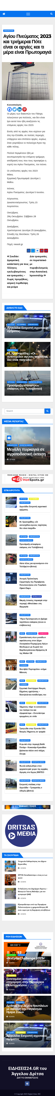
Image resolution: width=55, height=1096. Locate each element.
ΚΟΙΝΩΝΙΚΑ (24, 665)
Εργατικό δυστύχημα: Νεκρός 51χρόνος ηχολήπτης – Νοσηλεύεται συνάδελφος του (32, 691)
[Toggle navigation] (28, 14)
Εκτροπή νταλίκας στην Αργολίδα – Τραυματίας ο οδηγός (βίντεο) (30, 787)
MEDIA (22, 633)
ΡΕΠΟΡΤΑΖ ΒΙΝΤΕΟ (35, 382)
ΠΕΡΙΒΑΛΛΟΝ (36, 596)
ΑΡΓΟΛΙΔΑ (11, 324)
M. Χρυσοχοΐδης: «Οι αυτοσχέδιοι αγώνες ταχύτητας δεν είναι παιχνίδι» (27, 357)
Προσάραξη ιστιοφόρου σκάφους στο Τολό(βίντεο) (24, 387)
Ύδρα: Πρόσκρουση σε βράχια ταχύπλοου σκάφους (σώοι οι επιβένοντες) (33, 622)
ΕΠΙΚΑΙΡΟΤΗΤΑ (8, 30)
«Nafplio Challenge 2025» (25, 958)
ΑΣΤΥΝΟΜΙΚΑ (21, 324)
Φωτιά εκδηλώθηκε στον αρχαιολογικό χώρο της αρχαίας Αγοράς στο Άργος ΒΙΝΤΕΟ (33, 769)
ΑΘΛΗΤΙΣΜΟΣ (11, 955)
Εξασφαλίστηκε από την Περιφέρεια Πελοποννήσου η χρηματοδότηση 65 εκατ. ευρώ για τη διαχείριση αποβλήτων (34, 907)
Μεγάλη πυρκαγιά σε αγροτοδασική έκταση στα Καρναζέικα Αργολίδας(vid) (26, 456)
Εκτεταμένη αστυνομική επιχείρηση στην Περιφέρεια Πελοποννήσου (25, 982)
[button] (51, 14)
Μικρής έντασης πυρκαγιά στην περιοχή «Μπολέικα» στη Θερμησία (33, 603)
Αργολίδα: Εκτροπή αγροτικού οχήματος (27, 329)
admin (12, 459)
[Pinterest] (24, 109)
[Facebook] (9, 109)
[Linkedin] (19, 109)
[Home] (4, 14)
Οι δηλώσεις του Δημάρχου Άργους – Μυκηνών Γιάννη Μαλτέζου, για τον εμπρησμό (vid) (32, 891)
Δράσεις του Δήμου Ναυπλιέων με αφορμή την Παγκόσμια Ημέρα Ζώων (27, 1009)
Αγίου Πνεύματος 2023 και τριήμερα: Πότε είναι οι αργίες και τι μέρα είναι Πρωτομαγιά (27, 44)
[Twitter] (14, 109)
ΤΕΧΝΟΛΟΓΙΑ (43, 633)
